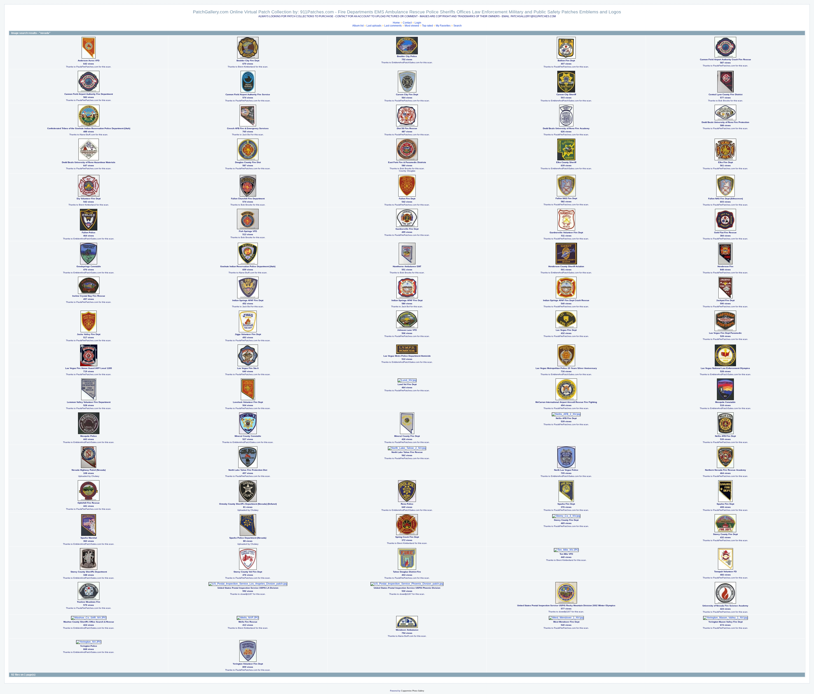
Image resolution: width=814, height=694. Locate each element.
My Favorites (443, 25)
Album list (358, 25)
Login (418, 22)
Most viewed (412, 25)
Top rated (427, 25)
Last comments (393, 25)
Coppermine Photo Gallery (412, 691)
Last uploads (374, 25)
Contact (407, 22)
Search (457, 25)
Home (396, 22)
